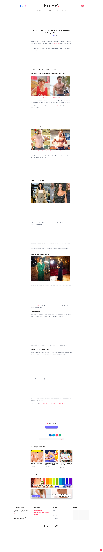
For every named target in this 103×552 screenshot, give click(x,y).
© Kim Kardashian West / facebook (46, 204)
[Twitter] (23, 6)
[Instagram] (25, 6)
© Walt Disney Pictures (47, 97)
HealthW (51, 6)
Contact (54, 513)
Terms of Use (55, 518)
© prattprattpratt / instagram (51, 150)
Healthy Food (58, 10)
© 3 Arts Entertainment (61, 150)
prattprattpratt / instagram (53, 403)
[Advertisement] (32, 19)
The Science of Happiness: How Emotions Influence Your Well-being (66, 464)
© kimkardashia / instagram (58, 204)
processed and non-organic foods (53, 105)
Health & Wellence (40, 10)
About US (55, 510)
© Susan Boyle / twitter (47, 281)
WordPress (54, 530)
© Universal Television (42, 150)
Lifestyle (64, 10)
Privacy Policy (55, 515)
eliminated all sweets (37, 305)
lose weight (48, 250)
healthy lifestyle (56, 43)
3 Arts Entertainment (63, 403)
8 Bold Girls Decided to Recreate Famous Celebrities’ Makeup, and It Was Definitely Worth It (21, 517)
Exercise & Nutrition (50, 10)
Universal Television (43, 403)
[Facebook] (20, 6)
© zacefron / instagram (56, 97)
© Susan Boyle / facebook (55, 281)
